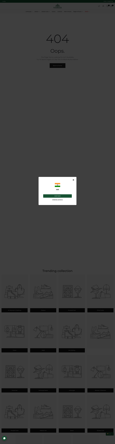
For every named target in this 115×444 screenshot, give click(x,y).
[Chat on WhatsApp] (4, 438)
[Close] (73, 180)
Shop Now (57, 196)
